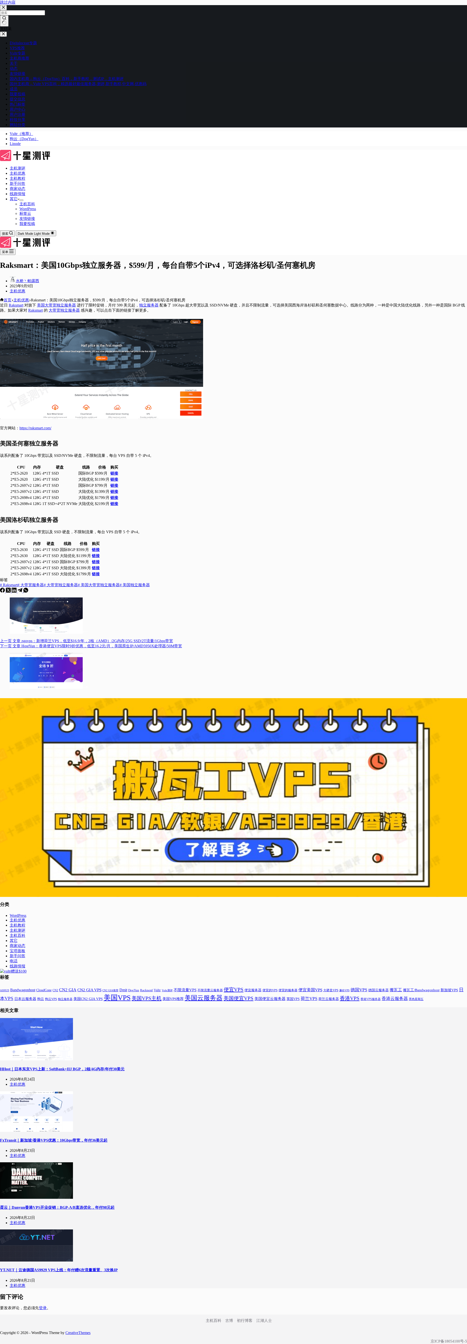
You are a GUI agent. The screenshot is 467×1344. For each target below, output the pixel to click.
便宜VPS (233, 989)
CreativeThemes (77, 1333)
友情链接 (27, 218)
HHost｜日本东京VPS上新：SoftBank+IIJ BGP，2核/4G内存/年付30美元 (62, 1069)
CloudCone (44, 990)
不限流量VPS (185, 990)
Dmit (123, 990)
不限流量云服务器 (210, 990)
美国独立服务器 (135, 585)
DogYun (133, 990)
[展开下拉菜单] (21, 200)
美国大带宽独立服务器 (56, 305)
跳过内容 (8, 2)
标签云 (25, 213)
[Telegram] (20, 591)
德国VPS (358, 989)
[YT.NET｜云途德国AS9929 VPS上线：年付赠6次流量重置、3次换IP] (36, 1260)
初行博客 (244, 1320)
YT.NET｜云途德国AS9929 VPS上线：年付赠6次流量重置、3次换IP (59, 1270)
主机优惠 (17, 173)
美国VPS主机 (147, 998)
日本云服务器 (25, 999)
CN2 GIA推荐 (110, 990)
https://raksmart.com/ (35, 428)
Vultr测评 (167, 990)
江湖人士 (264, 1320)
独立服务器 (149, 305)
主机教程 (17, 178)
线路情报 (17, 194)
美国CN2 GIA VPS (88, 999)
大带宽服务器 (31, 585)
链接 (114, 473)
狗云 (40, 999)
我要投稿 (27, 224)
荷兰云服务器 (328, 999)
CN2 (55, 990)
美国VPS (117, 997)
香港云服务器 (395, 998)
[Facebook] (3, 591)
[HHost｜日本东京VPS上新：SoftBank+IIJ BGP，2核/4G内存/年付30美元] (36, 1059)
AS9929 (4, 990)
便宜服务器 (252, 990)
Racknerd (146, 990)
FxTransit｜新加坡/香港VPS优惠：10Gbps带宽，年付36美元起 (54, 1140)
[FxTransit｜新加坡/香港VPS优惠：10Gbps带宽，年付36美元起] (36, 1130)
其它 (14, 199)
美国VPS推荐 (173, 999)
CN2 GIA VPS (89, 990)
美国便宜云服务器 (270, 998)
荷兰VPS (309, 998)
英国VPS (293, 999)
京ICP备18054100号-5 (449, 1341)
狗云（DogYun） (24, 139)
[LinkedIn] (15, 591)
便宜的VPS (270, 990)
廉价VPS (344, 990)
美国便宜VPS (238, 998)
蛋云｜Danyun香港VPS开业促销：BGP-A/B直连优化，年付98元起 (57, 1207)
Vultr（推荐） (21, 134)
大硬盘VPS (330, 990)
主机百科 (27, 204)
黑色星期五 (416, 999)
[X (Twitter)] (9, 591)
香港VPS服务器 (370, 999)
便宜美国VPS (310, 990)
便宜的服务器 (287, 990)
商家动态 (17, 189)
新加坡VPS (449, 990)
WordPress (27, 209)
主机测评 (17, 168)
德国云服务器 (378, 990)
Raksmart (16, 305)
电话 (14, 961)
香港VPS (349, 998)
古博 (229, 1320)
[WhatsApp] (25, 591)
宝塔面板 (17, 951)
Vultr (157, 990)
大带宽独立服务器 (64, 310)
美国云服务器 (204, 997)
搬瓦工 (396, 990)
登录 (43, 1308)
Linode (15, 144)
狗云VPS (51, 999)
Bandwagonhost (22, 990)
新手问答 (17, 183)
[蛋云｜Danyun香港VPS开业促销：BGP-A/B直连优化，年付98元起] (36, 1197)
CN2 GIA (67, 989)
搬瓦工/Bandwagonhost (421, 990)
